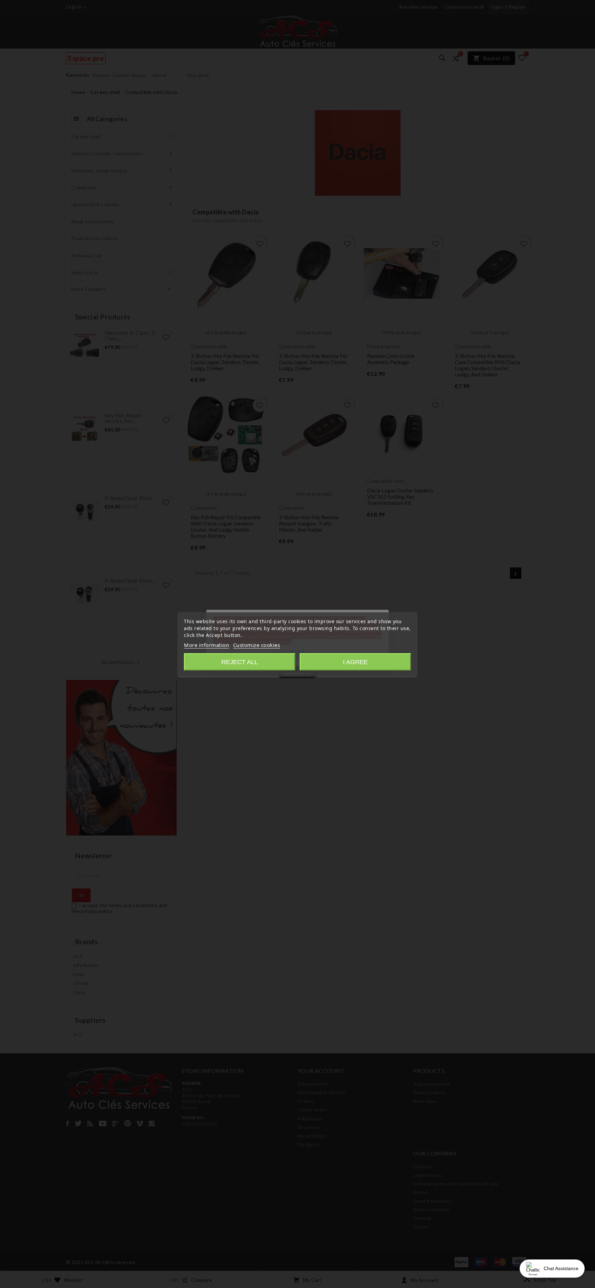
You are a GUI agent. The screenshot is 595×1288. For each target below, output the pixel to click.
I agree (355, 661)
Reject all (239, 661)
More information (206, 644)
